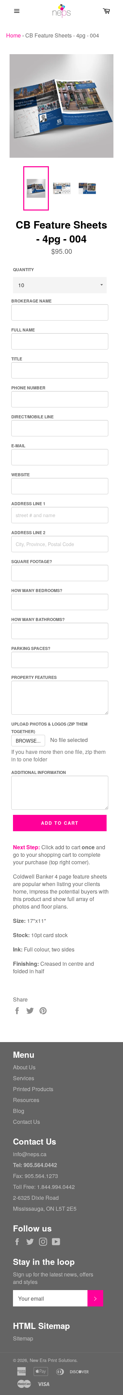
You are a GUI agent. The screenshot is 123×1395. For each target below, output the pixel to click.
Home (13, 35)
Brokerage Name (31, 301)
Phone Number (28, 388)
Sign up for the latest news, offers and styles (53, 1278)
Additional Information (38, 772)
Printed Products (33, 1089)
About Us (24, 1067)
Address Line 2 (28, 532)
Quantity (23, 270)
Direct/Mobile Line (32, 417)
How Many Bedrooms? (36, 590)
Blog (18, 1111)
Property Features (34, 677)
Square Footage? (31, 561)
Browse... (28, 740)
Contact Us (26, 1122)
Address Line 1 (28, 503)
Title (16, 359)
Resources (26, 1100)
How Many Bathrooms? (38, 619)
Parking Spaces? (30, 648)
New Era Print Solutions (53, 1360)
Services (23, 1078)
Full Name (23, 330)
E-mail (18, 446)
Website (20, 474)
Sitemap (23, 1338)
